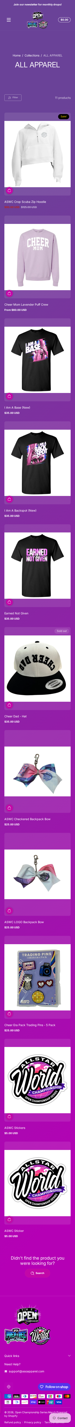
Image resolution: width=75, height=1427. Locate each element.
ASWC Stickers (14, 1128)
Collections (32, 55)
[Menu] (8, 19)
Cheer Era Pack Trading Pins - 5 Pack (29, 1025)
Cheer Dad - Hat (15, 716)
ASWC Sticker (14, 1230)
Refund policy (12, 1422)
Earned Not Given (16, 613)
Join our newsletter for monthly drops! (38, 4)
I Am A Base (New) (17, 407)
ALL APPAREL (52, 55)
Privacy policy (32, 1422)
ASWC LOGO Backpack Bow (24, 922)
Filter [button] (15, 97)
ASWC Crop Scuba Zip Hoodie (25, 201)
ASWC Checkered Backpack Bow (27, 819)
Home (17, 55)
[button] (64, 20)
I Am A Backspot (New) (20, 510)
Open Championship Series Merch (35, 1412)
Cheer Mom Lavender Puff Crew (26, 304)
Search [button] (40, 1273)
